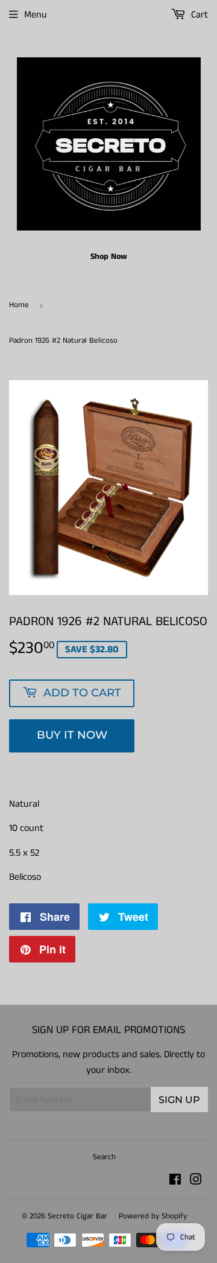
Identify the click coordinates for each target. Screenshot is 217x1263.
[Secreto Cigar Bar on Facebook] (175, 1181)
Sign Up (179, 1100)
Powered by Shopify (153, 1216)
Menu (35, 15)
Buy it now (72, 735)
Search (104, 1157)
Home (19, 305)
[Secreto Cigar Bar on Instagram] (196, 1181)
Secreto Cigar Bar (77, 1216)
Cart (198, 15)
